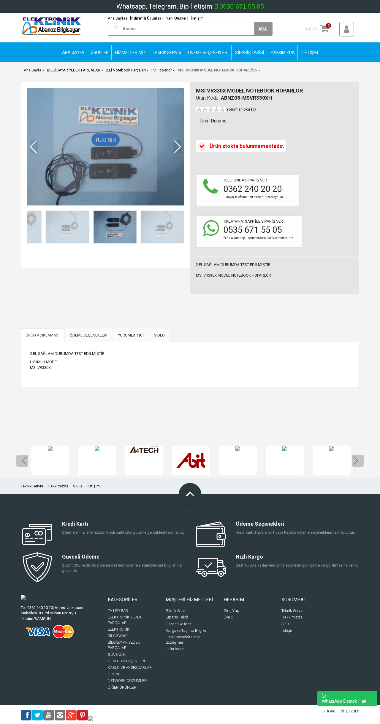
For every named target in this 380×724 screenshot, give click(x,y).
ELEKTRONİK (118, 629)
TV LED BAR (118, 610)
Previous (22, 461)
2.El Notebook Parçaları (126, 70)
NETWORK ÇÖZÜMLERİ (128, 680)
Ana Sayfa (32, 70)
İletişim (197, 18)
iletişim (94, 486)
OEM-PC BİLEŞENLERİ (126, 661)
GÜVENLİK (117, 654)
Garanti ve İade (178, 624)
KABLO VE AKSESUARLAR (130, 667)
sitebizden (350, 711)
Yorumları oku (241, 109)
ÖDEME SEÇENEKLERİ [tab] (88, 335)
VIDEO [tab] (159, 335)
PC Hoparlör (161, 70)
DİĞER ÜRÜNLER (122, 687)
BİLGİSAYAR (118, 636)
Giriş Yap (231, 610)
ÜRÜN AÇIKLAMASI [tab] (42, 335)
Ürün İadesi (175, 649)
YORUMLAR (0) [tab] (131, 335)
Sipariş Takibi (177, 617)
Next (358, 461)
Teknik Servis (32, 486)
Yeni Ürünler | (177, 18)
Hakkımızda (58, 486)
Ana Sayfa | (117, 18)
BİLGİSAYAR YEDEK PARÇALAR (73, 70)
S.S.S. (78, 486)
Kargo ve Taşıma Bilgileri (187, 630)
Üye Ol (229, 617)
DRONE (114, 674)
